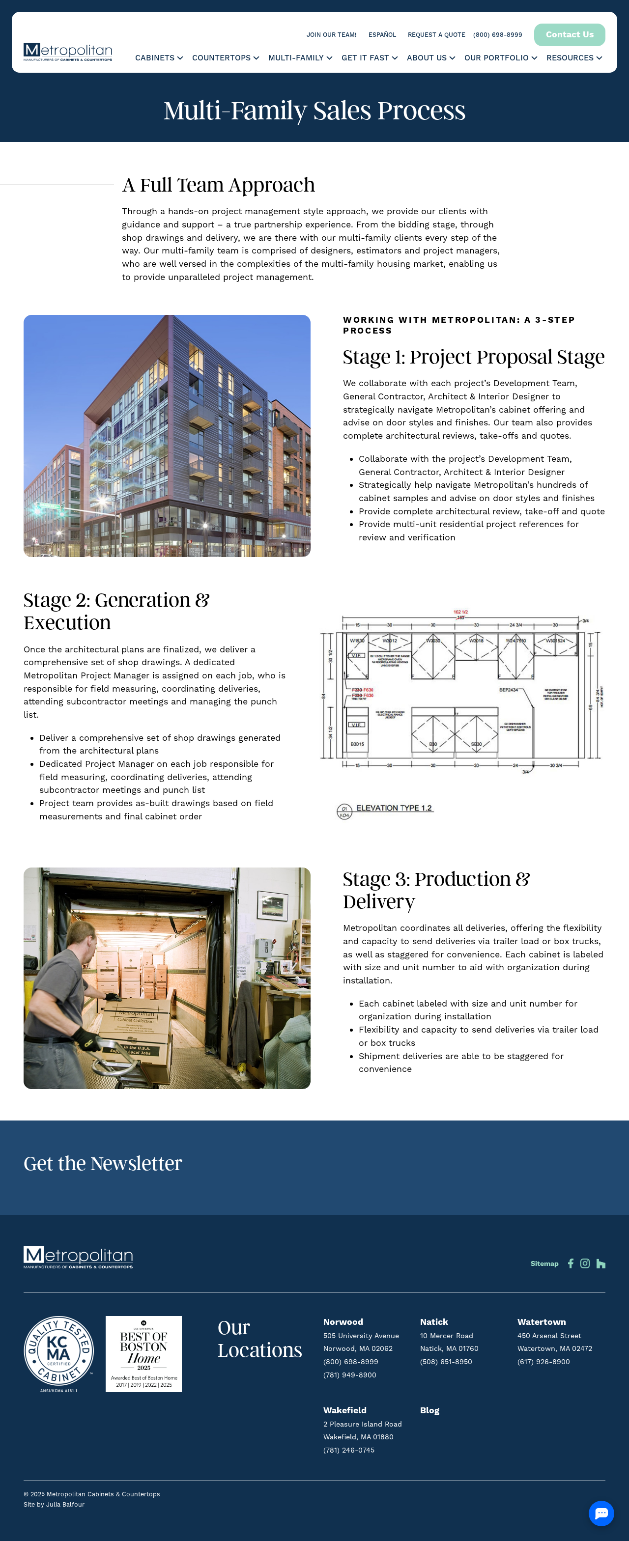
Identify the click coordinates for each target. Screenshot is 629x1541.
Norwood (343, 1322)
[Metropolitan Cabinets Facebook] (570, 1261)
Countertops (221, 58)
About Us (427, 58)
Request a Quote (436, 35)
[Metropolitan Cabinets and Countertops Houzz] (599, 1261)
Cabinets (154, 58)
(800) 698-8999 (497, 35)
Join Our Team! (332, 35)
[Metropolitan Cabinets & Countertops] (68, 52)
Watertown (541, 1322)
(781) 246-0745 (348, 1450)
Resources (570, 58)
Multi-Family (296, 58)
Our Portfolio (496, 58)
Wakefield (345, 1410)
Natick (434, 1322)
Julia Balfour (65, 1504)
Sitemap (545, 1264)
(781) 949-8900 (349, 1375)
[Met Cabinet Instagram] (585, 1261)
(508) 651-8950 (446, 1362)
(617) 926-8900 (543, 1362)
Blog (429, 1410)
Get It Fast (365, 58)
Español (382, 35)
